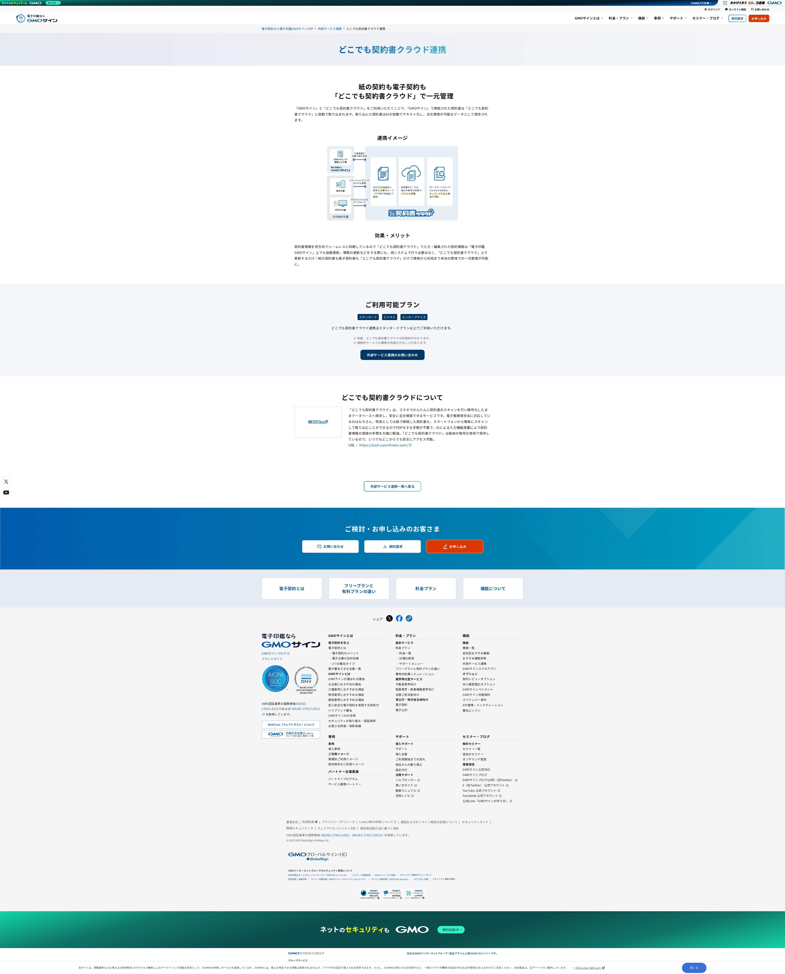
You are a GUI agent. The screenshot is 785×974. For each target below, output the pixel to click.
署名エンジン (471, 710)
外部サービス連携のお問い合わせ (392, 354)
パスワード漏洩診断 (361, 874)
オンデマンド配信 (474, 759)
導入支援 (401, 754)
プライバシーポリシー (588, 967)
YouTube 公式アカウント (479, 790)
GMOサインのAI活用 (342, 715)
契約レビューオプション (479, 679)
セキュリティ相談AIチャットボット (416, 874)
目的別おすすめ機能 (476, 653)
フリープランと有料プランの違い (418, 669)
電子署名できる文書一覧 (344, 669)
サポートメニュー (411, 663)
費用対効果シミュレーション (415, 674)
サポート (401, 749)
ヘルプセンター (406, 780)
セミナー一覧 (471, 749)
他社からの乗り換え (409, 764)
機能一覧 (468, 648)
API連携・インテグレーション (483, 705)
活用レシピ (403, 796)
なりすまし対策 (421, 879)
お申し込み (758, 18)
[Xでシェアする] (389, 619)
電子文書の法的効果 (345, 658)
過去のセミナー (473, 754)
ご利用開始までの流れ (410, 759)
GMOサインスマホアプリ (479, 669)
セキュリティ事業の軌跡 (444, 878)
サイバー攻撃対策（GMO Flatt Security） (390, 879)
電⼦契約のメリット (345, 653)
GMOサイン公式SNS (476, 769)
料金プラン (403, 648)
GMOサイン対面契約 (476, 695)
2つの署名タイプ (343, 663)
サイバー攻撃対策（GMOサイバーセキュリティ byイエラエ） (339, 879)
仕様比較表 (406, 658)
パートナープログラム (343, 779)
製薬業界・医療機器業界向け (415, 689)
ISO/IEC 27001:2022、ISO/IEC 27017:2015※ (352, 835)
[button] (392, 894)
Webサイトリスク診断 (385, 874)
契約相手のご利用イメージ (346, 764)
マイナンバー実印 (474, 700)
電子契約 (401, 705)
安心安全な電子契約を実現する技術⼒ (353, 705)
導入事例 (334, 749)
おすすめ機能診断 (474, 658)
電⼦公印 (401, 710)
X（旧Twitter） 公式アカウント (484, 785)
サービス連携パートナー (344, 784)
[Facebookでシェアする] (399, 619)
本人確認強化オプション (479, 684)
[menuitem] (589, 18)
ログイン (712, 9)
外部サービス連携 (474, 663)
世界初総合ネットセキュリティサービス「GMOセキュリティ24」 (318, 874)
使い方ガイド (404, 785)
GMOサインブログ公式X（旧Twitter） (488, 780)
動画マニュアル (406, 790)
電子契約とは (337, 648)
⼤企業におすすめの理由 (344, 684)
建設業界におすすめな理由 (346, 700)
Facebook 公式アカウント (480, 796)
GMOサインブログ (475, 775)
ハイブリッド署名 (340, 710)
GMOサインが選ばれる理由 (346, 679)
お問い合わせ (760, 9)
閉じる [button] (694, 967)
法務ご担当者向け (407, 695)
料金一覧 (405, 653)
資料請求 (737, 18)
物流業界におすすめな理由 (346, 695)
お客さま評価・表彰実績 (344, 726)
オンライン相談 (735, 9)
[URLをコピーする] (409, 619)
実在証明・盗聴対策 (297, 879)
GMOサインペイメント (478, 689)
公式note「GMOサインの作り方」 (486, 801)
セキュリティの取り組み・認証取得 (352, 721)
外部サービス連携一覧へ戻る (392, 486)
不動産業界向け (406, 684)
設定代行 (401, 770)
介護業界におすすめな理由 (346, 689)
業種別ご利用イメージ (343, 759)
